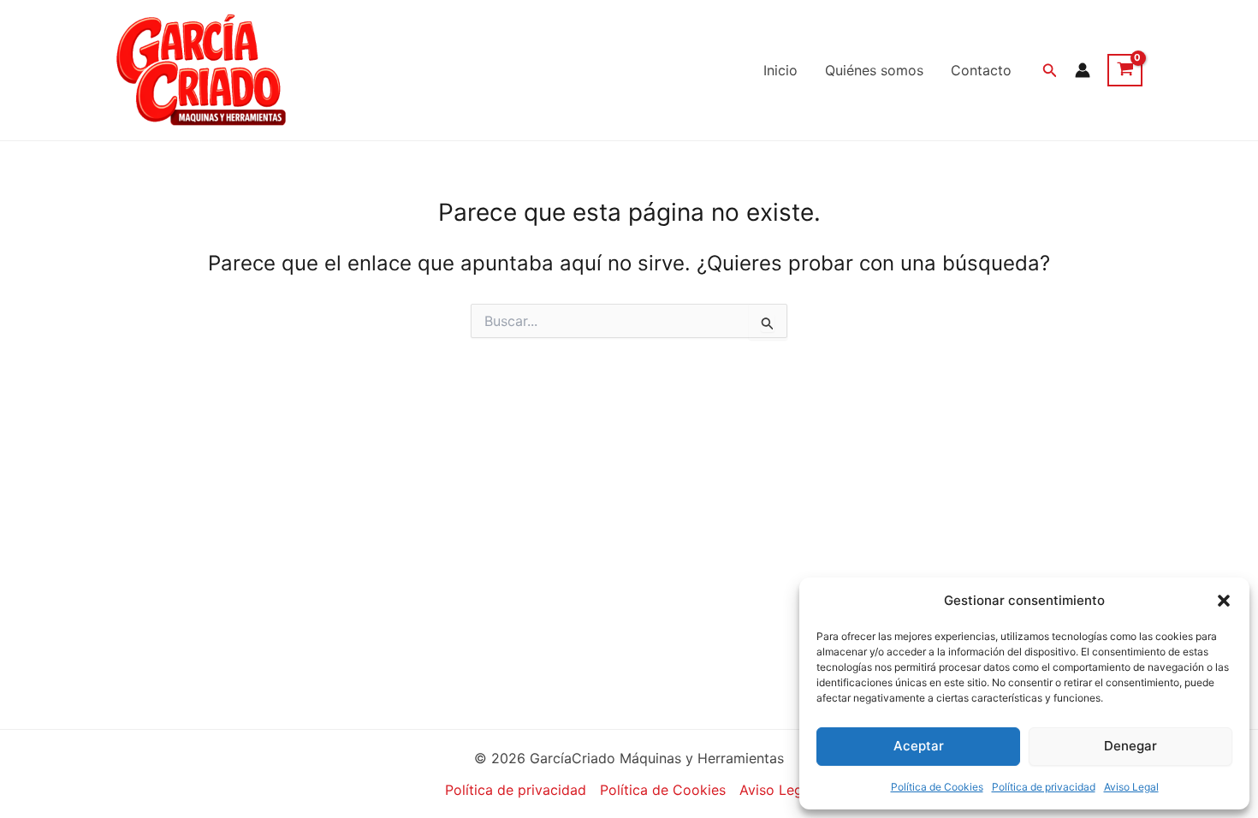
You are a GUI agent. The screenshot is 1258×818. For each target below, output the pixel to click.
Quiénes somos (874, 70)
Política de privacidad (1043, 786)
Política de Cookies (937, 786)
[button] (1223, 600)
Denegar (1130, 746)
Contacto (981, 70)
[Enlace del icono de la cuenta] (1082, 70)
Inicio (780, 70)
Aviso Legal (1131, 786)
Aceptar (918, 746)
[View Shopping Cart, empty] (1124, 70)
